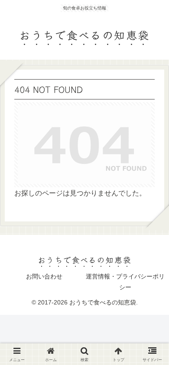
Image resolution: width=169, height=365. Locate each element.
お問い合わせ (44, 276)
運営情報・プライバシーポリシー (125, 282)
